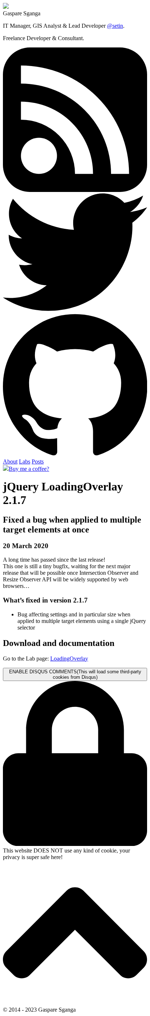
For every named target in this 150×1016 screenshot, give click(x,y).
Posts (38, 461)
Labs (24, 461)
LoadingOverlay (69, 658)
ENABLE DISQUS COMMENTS (75, 674)
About (10, 461)
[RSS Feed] (75, 190)
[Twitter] (75, 309)
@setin (115, 26)
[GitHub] (75, 455)
